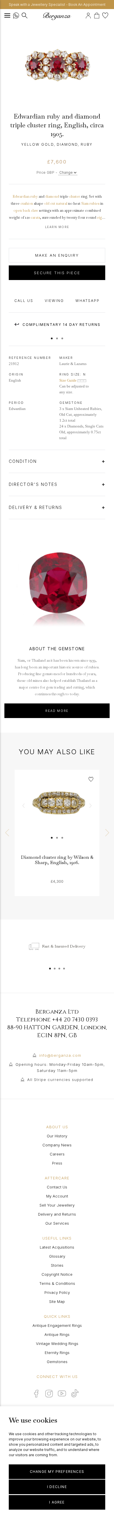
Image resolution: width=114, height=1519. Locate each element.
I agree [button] (57, 1502)
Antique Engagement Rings (57, 1325)
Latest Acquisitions (57, 1247)
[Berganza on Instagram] (49, 1393)
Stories (57, 1265)
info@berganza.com (60, 1055)
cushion (26, 203)
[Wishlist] (106, 15)
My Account (57, 1196)
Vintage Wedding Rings (57, 1343)
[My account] (89, 15)
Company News (57, 1145)
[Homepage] (57, 16)
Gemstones (57, 1361)
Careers (57, 1154)
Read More (57, 711)
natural (61, 203)
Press (57, 1163)
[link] (57, 812)
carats (35, 217)
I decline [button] (57, 1487)
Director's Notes (34, 484)
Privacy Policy (57, 1292)
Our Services (57, 1223)
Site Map (57, 1301)
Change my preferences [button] (57, 1471)
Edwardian (21, 196)
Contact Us (57, 1187)
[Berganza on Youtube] (62, 1393)
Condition (24, 461)
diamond (52, 196)
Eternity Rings (57, 1352)
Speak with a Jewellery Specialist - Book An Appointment (57, 4)
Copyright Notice (57, 1274)
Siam (85, 203)
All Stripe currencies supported (60, 1079)
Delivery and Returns (57, 1214)
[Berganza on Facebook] (36, 1393)
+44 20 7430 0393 (75, 1019)
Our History (57, 1136)
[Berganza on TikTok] (75, 1393)
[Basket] (98, 15)
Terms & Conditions (57, 1283)
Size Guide (68, 380)
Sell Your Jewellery (57, 1205)
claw (34, 210)
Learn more (57, 227)
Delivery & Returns (36, 507)
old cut (49, 203)
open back (21, 210)
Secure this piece (57, 272)
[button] (51, 335)
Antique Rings (57, 1334)
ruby (34, 196)
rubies (94, 203)
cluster (74, 196)
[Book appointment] (84, 15)
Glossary (57, 1256)
